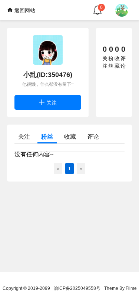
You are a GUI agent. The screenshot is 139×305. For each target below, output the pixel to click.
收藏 (70, 136)
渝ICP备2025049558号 (77, 288)
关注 (51, 103)
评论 (93, 136)
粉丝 (47, 136)
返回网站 (24, 10)
